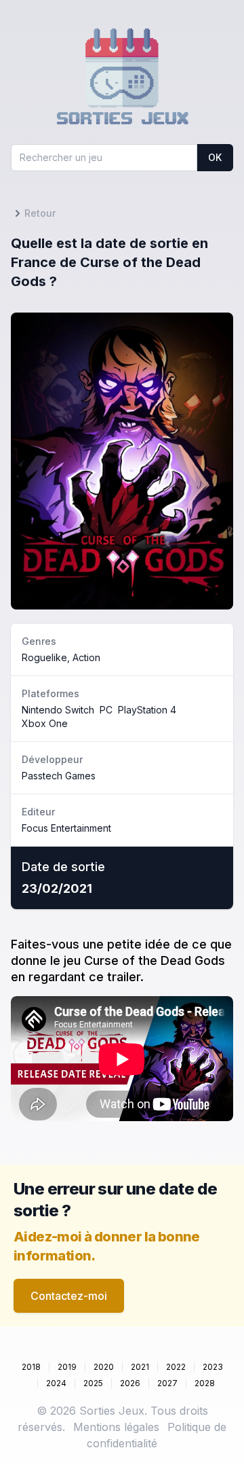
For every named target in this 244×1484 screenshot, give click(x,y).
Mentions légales (116, 1427)
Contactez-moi (68, 1296)
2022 (176, 1367)
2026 (130, 1383)
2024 (56, 1383)
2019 (67, 1367)
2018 (31, 1367)
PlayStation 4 (147, 710)
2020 (104, 1367)
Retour (40, 213)
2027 (167, 1383)
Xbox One (45, 723)
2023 (213, 1367)
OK (215, 157)
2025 (93, 1383)
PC (106, 710)
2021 (140, 1367)
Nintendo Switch (58, 710)
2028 (205, 1383)
